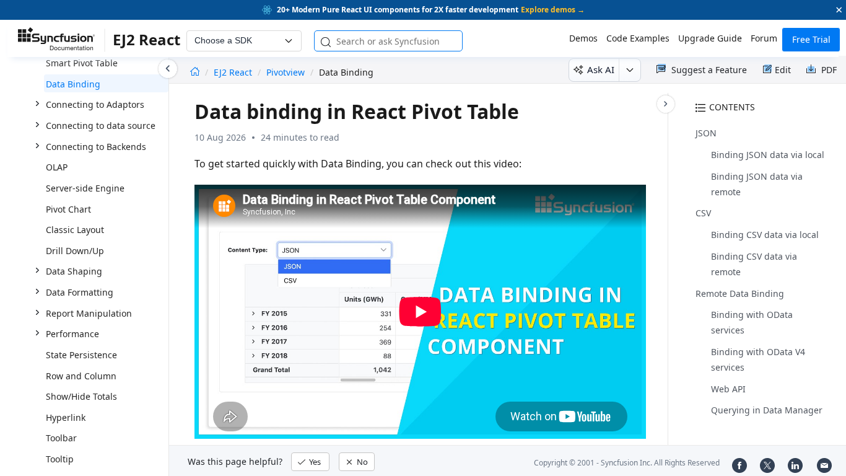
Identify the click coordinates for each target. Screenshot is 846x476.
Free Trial (811, 39)
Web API (728, 389)
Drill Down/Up (75, 251)
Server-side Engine (85, 188)
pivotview (285, 72)
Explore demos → (553, 9)
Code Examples (637, 38)
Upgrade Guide (710, 38)
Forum (764, 38)
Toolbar (61, 438)
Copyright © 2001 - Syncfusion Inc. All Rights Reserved (627, 462)
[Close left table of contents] (168, 69)
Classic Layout (75, 230)
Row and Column (81, 376)
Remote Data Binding (740, 293)
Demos (583, 38)
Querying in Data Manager (766, 410)
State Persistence (81, 355)
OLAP (57, 167)
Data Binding (73, 84)
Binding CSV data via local (765, 234)
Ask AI (600, 69)
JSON (706, 133)
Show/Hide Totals (81, 396)
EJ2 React (234, 72)
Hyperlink (65, 417)
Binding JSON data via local (767, 155)
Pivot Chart (68, 209)
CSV (703, 213)
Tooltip (60, 459)
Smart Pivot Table (82, 63)
